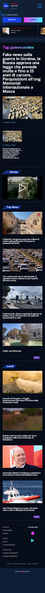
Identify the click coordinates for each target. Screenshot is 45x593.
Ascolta (12, 20)
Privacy (9, 563)
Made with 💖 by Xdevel (22, 571)
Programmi (7, 530)
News (5, 533)
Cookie (29, 563)
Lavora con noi (9, 545)
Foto (5, 541)
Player (6, 527)
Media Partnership (10, 556)
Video (5, 538)
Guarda (33, 20)
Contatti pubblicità (10, 553)
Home (4, 15)
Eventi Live (7, 550)
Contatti (35, 563)
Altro (36, 357)
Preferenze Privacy (19, 563)
